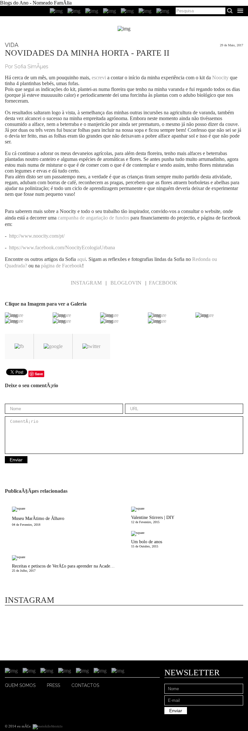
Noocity (220, 77)
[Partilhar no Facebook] (19, 346)
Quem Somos (20, 685)
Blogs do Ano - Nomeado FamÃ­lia (36, 3)
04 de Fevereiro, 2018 (38, 521)
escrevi (99, 77)
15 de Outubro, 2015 (146, 543)
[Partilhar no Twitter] (91, 346)
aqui (81, 259)
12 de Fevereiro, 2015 (152, 519)
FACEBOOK (163, 283)
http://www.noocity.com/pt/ (37, 236)
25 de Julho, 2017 (68, 568)
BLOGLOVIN (125, 283)
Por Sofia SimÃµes (26, 66)
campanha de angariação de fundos (93, 217)
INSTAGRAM (86, 283)
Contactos (85, 685)
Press (53, 685)
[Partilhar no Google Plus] (53, 346)
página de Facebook (61, 265)
